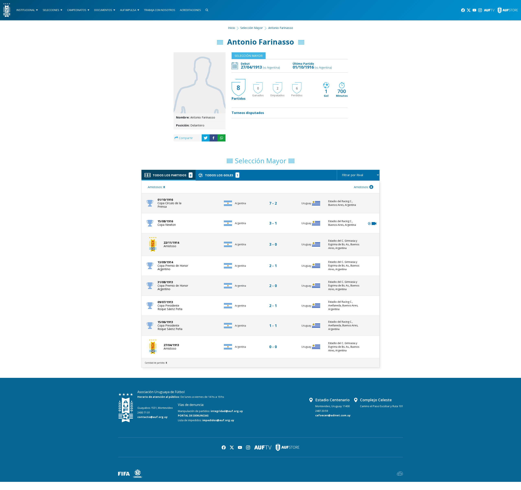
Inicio (231, 28)
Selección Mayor (251, 28)
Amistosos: (156, 187)
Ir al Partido (274, 199)
